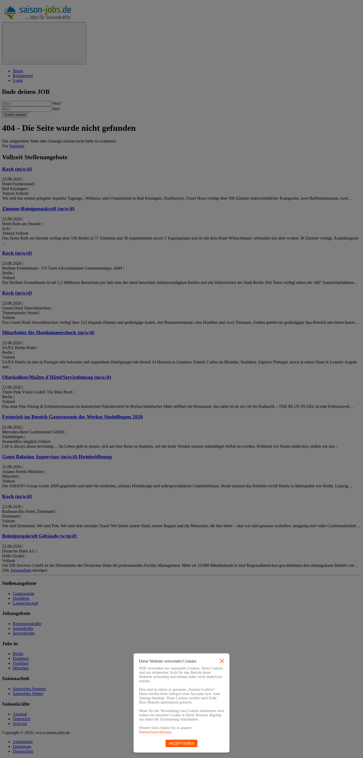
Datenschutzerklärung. (155, 732)
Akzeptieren (181, 743)
